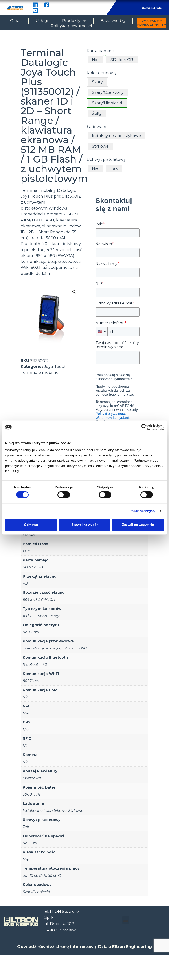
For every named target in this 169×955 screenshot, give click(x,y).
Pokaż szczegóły (142, 511)
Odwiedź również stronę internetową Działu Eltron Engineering (84, 946)
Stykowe (75, 810)
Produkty (71, 20)
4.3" (26, 583)
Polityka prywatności (71, 26)
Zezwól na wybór (85, 524)
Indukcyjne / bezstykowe (45, 810)
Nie (95, 59)
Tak (26, 827)
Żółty (97, 113)
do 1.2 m (30, 843)
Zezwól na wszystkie (138, 524)
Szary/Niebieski (36, 892)
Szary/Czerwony (108, 92)
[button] (74, 292)
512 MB (29, 534)
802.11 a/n (31, 680)
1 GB (26, 551)
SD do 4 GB (33, 567)
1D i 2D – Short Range (42, 616)
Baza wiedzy (113, 20)
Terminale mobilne (40, 372)
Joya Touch (55, 366)
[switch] (63, 494)
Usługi (42, 20)
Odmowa (31, 524)
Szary (97, 82)
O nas (16, 20)
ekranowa (32, 778)
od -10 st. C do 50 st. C (42, 875)
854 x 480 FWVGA (39, 599)
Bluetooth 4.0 (35, 664)
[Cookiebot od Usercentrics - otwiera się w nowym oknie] (144, 427)
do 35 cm (31, 632)
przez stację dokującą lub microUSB (55, 648)
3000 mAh (32, 794)
